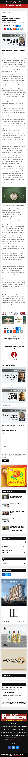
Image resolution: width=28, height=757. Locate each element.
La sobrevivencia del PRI (8, 385)
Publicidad (15, 1)
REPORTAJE (5, 552)
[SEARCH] (24, 563)
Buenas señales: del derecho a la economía (13, 425)
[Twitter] (13, 747)
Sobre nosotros (9, 1)
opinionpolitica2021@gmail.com (16, 739)
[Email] (17, 747)
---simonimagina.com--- (16, 755)
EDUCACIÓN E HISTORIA (7, 544)
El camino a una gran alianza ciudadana (11, 695)
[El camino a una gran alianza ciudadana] (5, 513)
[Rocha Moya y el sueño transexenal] (5, 520)
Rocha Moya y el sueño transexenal (15, 519)
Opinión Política (7, 22)
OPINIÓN (4, 16)
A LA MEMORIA (6, 405)
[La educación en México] (5, 505)
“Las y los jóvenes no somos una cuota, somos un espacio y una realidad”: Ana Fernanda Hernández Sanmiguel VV (17, 528)
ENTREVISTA (5, 546)
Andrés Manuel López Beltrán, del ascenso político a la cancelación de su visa (17, 496)
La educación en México (16, 503)
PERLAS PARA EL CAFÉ (7, 550)
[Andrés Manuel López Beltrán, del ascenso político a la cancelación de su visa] (5, 496)
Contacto (20, 1)
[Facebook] (9, 747)
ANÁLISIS (4, 542)
